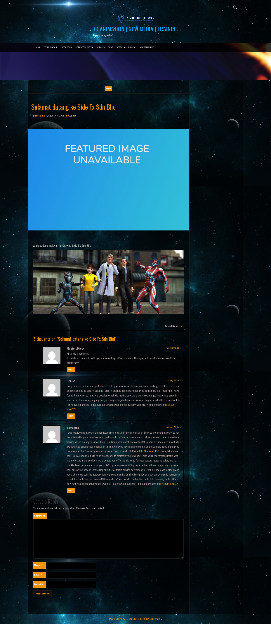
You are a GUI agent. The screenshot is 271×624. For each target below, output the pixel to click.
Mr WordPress (76, 348)
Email (38, 574)
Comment (40, 515)
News (108, 88)
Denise (71, 381)
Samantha (73, 428)
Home (37, 47)
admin (73, 115)
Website (38, 584)
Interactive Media (84, 47)
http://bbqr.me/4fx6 (149, 451)
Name (38, 565)
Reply (71, 369)
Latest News (171, 326)
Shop (110, 47)
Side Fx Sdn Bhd (129, 619)
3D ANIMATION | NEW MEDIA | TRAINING (136, 28)
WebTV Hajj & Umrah (126, 47)
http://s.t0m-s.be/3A (167, 483)
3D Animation (50, 47)
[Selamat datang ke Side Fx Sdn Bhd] (108, 179)
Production (66, 47)
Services (101, 47)
